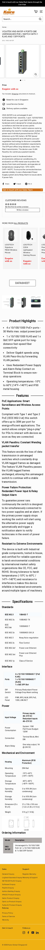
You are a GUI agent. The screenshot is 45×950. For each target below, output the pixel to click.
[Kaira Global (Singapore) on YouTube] (33, 932)
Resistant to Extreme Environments (22, 543)
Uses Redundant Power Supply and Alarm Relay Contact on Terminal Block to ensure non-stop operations (22, 371)
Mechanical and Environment (18, 752)
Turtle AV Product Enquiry (12, 905)
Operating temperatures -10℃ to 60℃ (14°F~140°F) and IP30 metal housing (21, 385)
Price (4, 85)
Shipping (15, 94)
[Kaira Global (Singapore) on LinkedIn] (37, 932)
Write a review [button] (22, 210)
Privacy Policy (7, 913)
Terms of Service (8, 916)
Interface (7, 666)
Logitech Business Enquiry (12, 877)
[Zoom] (35, 74)
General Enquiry (8, 874)
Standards (7, 607)
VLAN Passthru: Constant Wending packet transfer (21, 444)
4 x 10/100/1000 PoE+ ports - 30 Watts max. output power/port (22, 329)
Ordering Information (14, 832)
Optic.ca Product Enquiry (12, 901)
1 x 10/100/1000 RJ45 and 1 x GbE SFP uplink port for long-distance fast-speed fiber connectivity (22, 342)
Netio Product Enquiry (10, 898)
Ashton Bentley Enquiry (11, 891)
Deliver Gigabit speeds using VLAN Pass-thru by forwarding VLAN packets (21, 356)
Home (4, 27)
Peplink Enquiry (8, 888)
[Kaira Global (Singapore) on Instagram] (23, 932)
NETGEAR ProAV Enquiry (11, 881)
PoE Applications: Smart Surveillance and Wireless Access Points (21, 405)
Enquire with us (10, 89)
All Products (21, 223)
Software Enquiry (9, 884)
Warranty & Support (30, 877)
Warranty (5, 920)
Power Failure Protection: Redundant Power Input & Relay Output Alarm (20, 491)
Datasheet (22, 283)
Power (5, 705)
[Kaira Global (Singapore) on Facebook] (28, 932)
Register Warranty (29, 874)
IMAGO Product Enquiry (11, 895)
